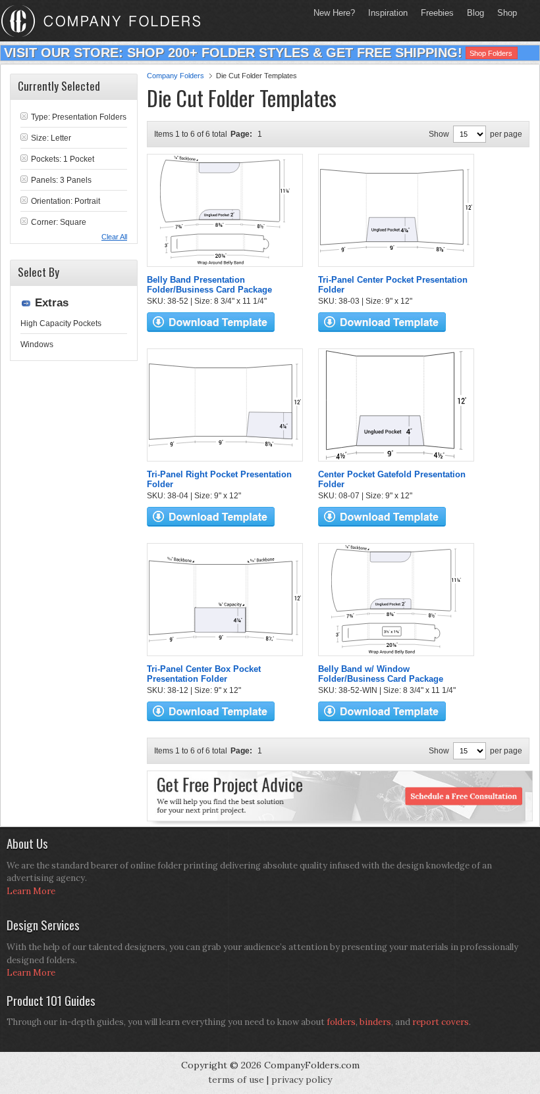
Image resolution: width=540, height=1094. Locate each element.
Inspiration (388, 13)
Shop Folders (491, 53)
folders (341, 1022)
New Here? (334, 13)
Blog (475, 13)
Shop (504, 13)
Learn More (31, 891)
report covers (440, 1022)
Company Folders (175, 76)
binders (375, 1022)
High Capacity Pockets (60, 323)
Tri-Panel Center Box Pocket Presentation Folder (204, 674)
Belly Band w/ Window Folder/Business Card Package (380, 674)
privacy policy (301, 1079)
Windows (36, 344)
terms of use (236, 1079)
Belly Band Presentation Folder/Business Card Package (209, 285)
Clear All (114, 237)
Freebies (434, 13)
